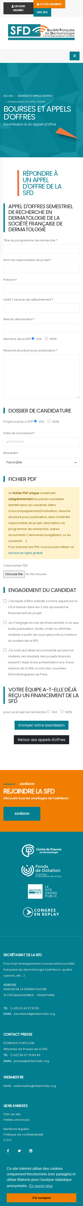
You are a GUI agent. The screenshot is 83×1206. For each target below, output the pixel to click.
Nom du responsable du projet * (27, 260)
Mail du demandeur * (19, 319)
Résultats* (10, 453)
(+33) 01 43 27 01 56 (24, 1008)
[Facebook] (7, 1150)
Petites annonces (16, 1120)
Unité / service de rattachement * (28, 299)
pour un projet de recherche (24, 712)
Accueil (8, 96)
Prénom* (10, 280)
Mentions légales (16, 1129)
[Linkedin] (30, 1150)
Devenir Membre (19, 8)
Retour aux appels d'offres (41, 739)
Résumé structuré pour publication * (30, 350)
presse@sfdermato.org (31, 1061)
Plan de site (12, 1114)
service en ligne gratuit (25, 553)
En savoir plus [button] (41, 1186)
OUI (39, 339)
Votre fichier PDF (15, 565)
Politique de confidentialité (23, 1134)
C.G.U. (7, 1140)
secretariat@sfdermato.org (34, 1014)
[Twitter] (19, 1150)
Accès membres (50, 4)
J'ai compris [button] (41, 1198)
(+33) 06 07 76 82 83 (25, 1055)
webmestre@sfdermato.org (35, 1086)
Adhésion (22, 814)
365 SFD (42, 12)
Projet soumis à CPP (18, 421)
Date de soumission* (19, 433)
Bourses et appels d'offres (35, 96)
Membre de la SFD (17, 339)
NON (52, 339)
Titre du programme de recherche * (30, 240)
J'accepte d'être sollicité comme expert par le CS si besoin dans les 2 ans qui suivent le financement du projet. (42, 607)
